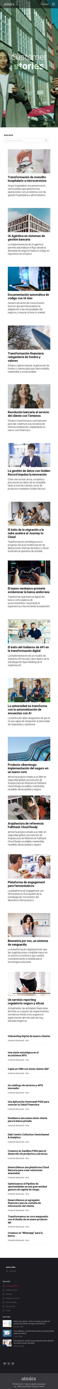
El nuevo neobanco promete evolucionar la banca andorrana (29, 590)
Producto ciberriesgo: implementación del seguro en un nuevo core (28, 768)
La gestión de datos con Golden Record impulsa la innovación (29, 472)
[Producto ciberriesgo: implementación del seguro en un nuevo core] (29, 749)
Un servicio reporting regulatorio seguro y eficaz (26, 1001)
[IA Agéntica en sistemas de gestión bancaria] (29, 220)
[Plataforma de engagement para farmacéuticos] (29, 866)
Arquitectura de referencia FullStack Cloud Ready (26, 825)
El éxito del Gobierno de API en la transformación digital (28, 649)
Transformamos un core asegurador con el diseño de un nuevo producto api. (28, 1219)
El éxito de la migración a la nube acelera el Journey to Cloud (26, 533)
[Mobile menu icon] (53, 4)
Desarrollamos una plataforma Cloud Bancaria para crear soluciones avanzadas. (28, 1170)
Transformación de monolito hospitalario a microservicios (27, 178)
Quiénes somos (11, 1290)
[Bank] (29, 337)
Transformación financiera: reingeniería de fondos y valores (26, 357)
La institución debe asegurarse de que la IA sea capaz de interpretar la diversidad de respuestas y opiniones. (29, 721)
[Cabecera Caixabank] (29, 631)
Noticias (9, 1294)
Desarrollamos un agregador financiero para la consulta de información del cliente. (24, 1203)
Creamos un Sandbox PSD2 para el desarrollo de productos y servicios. (28, 1152)
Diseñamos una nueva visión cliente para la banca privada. (27, 1120)
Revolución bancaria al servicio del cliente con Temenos (28, 413)
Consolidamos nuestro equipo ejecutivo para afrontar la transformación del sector (33, 1342)
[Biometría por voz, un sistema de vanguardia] (29, 925)
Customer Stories (12, 1286)
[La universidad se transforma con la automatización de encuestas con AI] (29, 690)
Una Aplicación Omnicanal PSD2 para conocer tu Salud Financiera (28, 1103)
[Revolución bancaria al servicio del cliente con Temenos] (29, 396)
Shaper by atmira (12, 1298)
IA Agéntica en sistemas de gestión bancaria (26, 237)
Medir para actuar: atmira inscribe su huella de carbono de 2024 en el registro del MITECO (31, 1322)
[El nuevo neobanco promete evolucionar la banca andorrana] (29, 573)
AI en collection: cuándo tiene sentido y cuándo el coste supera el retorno (33, 1332)
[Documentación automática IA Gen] (29, 279)
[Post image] (7, 1323)
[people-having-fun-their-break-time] (29, 514)
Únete (8, 1310)
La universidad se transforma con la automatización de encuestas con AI (27, 709)
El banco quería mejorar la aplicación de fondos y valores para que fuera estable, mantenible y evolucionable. (28, 368)
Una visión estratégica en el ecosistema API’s (23, 1054)
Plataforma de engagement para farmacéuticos (26, 884)
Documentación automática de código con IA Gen (28, 296)
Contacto (12, 1271)
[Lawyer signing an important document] (29, 984)
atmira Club (10, 1306)
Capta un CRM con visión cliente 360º (28, 1068)
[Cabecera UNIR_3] (29, 808)
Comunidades (11, 1302)
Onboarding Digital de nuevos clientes (29, 1036)
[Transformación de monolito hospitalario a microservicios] (29, 161)
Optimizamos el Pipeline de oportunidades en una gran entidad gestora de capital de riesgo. (27, 1186)
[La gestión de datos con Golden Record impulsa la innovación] (29, 455)
